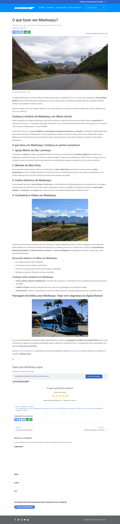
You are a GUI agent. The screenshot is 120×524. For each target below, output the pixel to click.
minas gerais (45, 408)
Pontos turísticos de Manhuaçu (92, 408)
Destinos (23, 28)
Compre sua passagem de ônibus (93, 2)
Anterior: (24, 429)
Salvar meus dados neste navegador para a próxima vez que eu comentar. (40, 502)
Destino (30, 408)
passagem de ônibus (75, 408)
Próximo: (94, 429)
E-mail (17, 483)
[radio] (53, 396)
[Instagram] (21, 519)
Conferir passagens (93, 376)
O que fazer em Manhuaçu (58, 408)
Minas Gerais (74, 98)
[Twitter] (18, 519)
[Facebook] (15, 519)
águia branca (23, 408)
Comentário (19, 447)
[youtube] (25, 519)
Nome (16, 474)
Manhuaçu (15, 28)
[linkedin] (28, 519)
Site (15, 491)
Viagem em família (21, 410)
